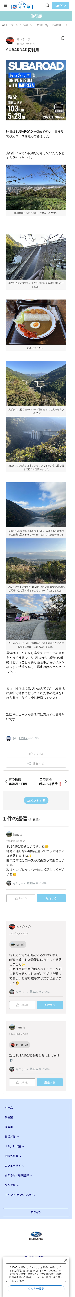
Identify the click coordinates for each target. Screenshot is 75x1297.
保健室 (9, 1127)
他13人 (31, 883)
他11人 (34, 1069)
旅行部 (24, 25)
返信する (51, 898)
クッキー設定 (36, 1288)
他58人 (23, 738)
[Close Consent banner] (66, 1260)
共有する (38, 763)
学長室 (9, 1117)
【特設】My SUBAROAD (48, 25)
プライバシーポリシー (36, 1256)
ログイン (60, 5)
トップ (10, 25)
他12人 (34, 991)
